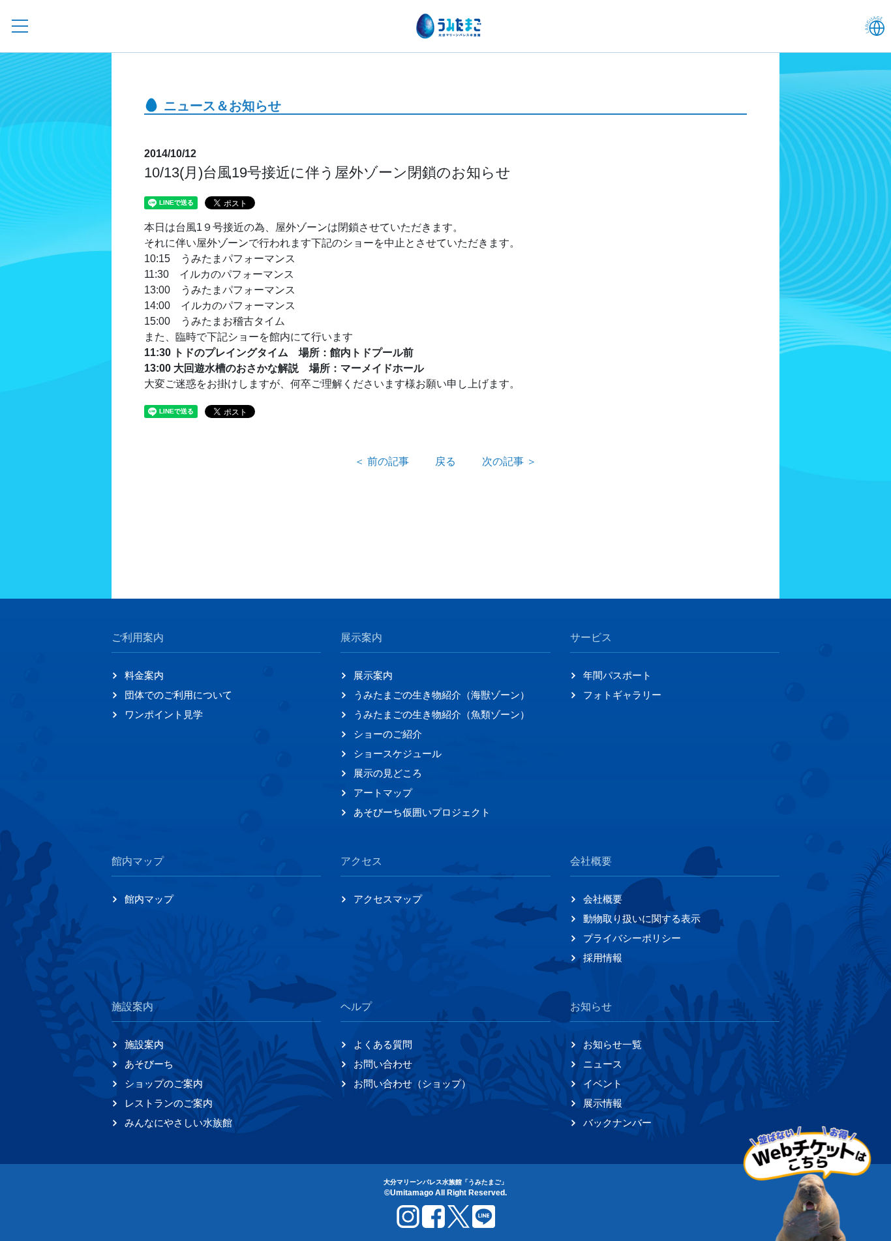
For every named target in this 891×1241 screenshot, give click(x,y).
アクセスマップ (388, 899)
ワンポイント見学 (164, 714)
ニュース (602, 1063)
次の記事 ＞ (509, 461)
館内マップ (149, 899)
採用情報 (602, 957)
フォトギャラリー (622, 694)
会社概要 (602, 899)
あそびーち (149, 1063)
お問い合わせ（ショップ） (412, 1083)
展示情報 (602, 1103)
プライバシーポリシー (632, 938)
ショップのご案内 (164, 1083)
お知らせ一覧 (612, 1044)
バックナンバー (617, 1122)
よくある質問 (383, 1044)
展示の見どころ (388, 773)
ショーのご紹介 (388, 734)
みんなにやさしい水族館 (178, 1122)
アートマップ (383, 792)
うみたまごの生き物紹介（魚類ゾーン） (442, 714)
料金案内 (144, 675)
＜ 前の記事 (381, 461)
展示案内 (373, 675)
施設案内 (144, 1044)
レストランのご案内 (169, 1103)
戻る (445, 461)
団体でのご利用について (178, 694)
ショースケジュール (398, 753)
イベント (602, 1083)
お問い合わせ (383, 1063)
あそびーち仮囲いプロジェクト (422, 812)
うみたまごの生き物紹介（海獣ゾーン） (442, 694)
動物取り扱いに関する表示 (642, 918)
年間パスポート (617, 675)
